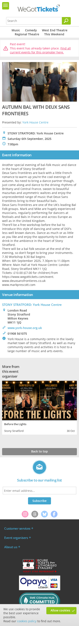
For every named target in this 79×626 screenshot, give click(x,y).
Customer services (17, 528)
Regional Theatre (27, 34)
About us (10, 547)
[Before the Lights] (39, 400)
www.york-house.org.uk (25, 328)
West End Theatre (54, 30)
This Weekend (54, 34)
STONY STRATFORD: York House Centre (32, 304)
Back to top (39, 451)
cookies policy (26, 621)
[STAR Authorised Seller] (39, 572)
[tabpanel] (39, 407)
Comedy (31, 30)
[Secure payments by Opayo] (39, 589)
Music (16, 30)
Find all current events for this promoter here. (40, 50)
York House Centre (35, 122)
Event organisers (16, 538)
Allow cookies (60, 610)
